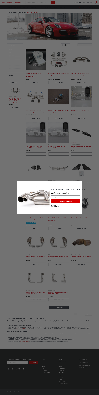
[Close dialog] (80, 183)
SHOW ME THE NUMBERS (66, 201)
